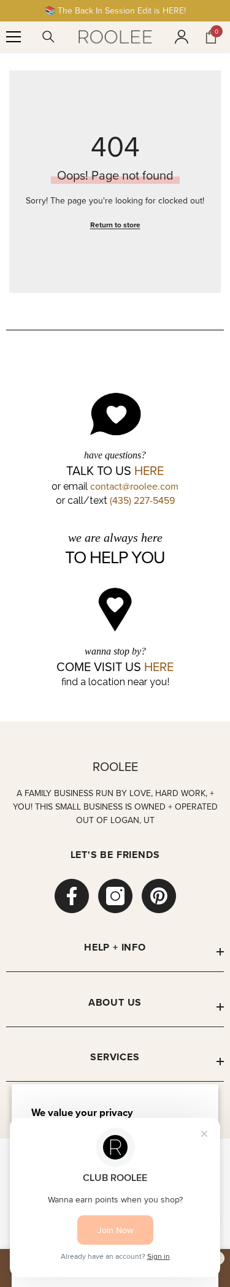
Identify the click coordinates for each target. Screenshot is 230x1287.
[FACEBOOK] (72, 896)
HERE (149, 470)
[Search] (48, 36)
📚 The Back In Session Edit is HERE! (115, 10)
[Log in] (182, 37)
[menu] (13, 36)
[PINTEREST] (159, 896)
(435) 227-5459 (142, 500)
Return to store (115, 224)
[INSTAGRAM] (115, 896)
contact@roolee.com (134, 486)
